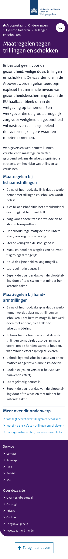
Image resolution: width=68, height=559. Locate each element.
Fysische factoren (18, 30)
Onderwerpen (38, 25)
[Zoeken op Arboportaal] (60, 27)
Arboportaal (14, 25)
